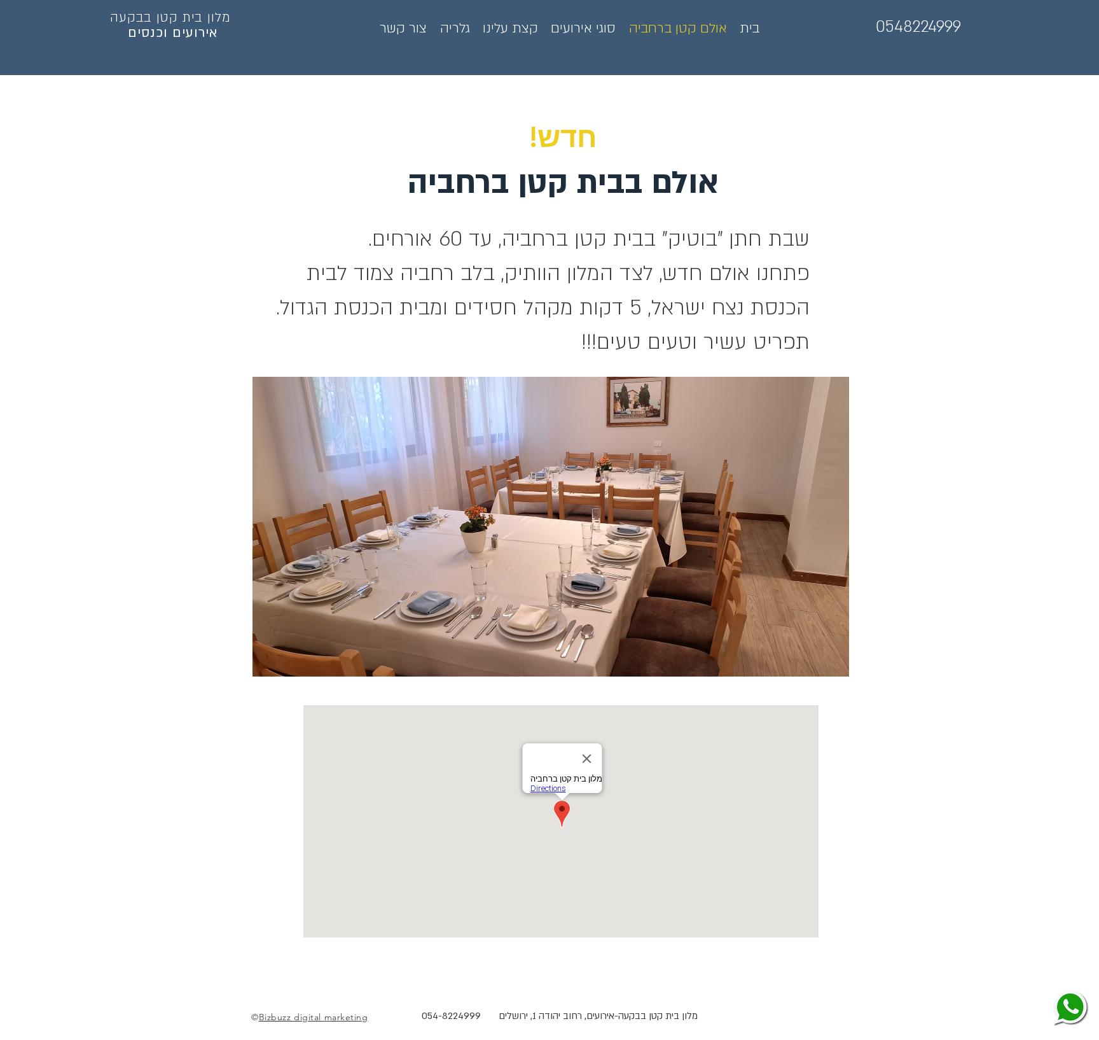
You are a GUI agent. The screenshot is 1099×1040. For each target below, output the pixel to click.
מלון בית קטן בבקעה (171, 17)
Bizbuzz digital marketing (313, 1017)
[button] (550, 527)
